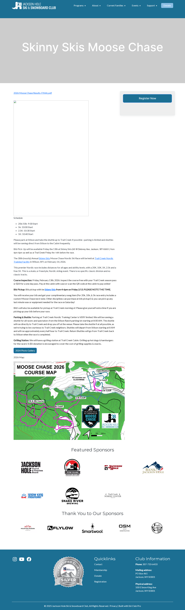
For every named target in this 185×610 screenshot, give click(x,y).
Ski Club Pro (135, 606)
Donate (167, 5)
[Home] (34, 5)
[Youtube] (21, 560)
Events (135, 5)
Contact (98, 564)
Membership (100, 570)
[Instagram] (15, 560)
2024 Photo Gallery (25, 350)
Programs (79, 5)
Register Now (147, 98)
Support (151, 5)
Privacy (113, 606)
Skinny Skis (44, 258)
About (95, 5)
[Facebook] (29, 560)
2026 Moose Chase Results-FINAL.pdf (33, 92)
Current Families (115, 5)
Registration (100, 581)
